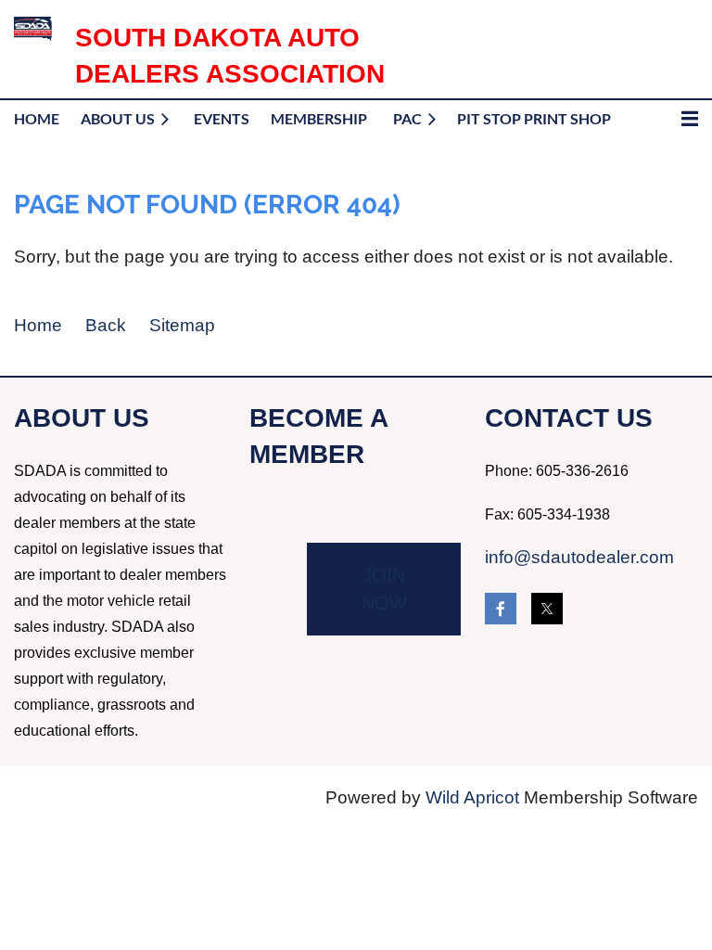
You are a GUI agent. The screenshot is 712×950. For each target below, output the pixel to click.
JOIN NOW (384, 589)
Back (105, 325)
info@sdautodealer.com (579, 557)
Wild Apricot (472, 797)
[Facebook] (500, 608)
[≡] (670, 118)
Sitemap (182, 325)
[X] (547, 608)
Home (38, 325)
